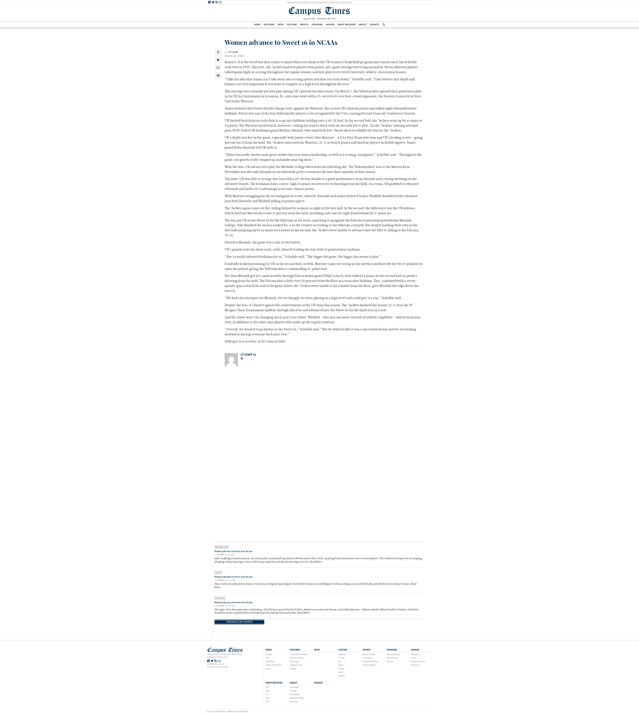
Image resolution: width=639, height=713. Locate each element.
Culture (292, 24)
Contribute (294, 687)
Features (269, 24)
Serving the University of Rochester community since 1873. (224, 656)
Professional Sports (370, 662)
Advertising (294, 694)
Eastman (341, 654)
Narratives (415, 654)
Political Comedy (418, 662)
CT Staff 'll (248, 354)
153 (267, 702)
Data (281, 24)
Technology (294, 662)
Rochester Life (296, 665)
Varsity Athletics (369, 665)
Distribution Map (297, 698)
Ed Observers (392, 658)
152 (267, 698)
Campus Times (319, 10)
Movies (341, 669)
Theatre (341, 676)
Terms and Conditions (237, 712)
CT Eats (341, 658)
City (267, 658)
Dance (340, 665)
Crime (268, 669)
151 (267, 694)
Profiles (293, 669)
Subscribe (294, 702)
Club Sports (367, 658)
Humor (330, 24)
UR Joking (415, 665)
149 (267, 687)
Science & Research (274, 665)
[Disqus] (318, 412)
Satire (413, 658)
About (363, 24)
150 (267, 691)
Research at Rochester (299, 654)
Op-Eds (390, 662)
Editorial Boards (393, 654)
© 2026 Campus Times (216, 712)
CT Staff (233, 52)
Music (340, 672)
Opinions (317, 24)
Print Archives (346, 24)
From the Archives (297, 658)
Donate (374, 24)
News (257, 24)
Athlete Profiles (369, 654)
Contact (293, 691)
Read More (316, 562)
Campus (269, 654)
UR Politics (270, 662)
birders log (221, 547)
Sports (304, 24)
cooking (219, 598)
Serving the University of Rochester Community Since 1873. (319, 2)
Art (339, 662)
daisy (218, 573)
